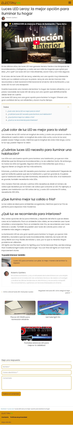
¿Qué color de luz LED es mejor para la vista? (23, 111)
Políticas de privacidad (18, 417)
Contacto (5, 417)
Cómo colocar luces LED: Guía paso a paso (18, 292)
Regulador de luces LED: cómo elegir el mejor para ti (54, 292)
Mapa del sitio (6, 422)
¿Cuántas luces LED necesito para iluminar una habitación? (30, 114)
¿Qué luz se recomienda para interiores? (23, 120)
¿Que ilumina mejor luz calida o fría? (21, 117)
